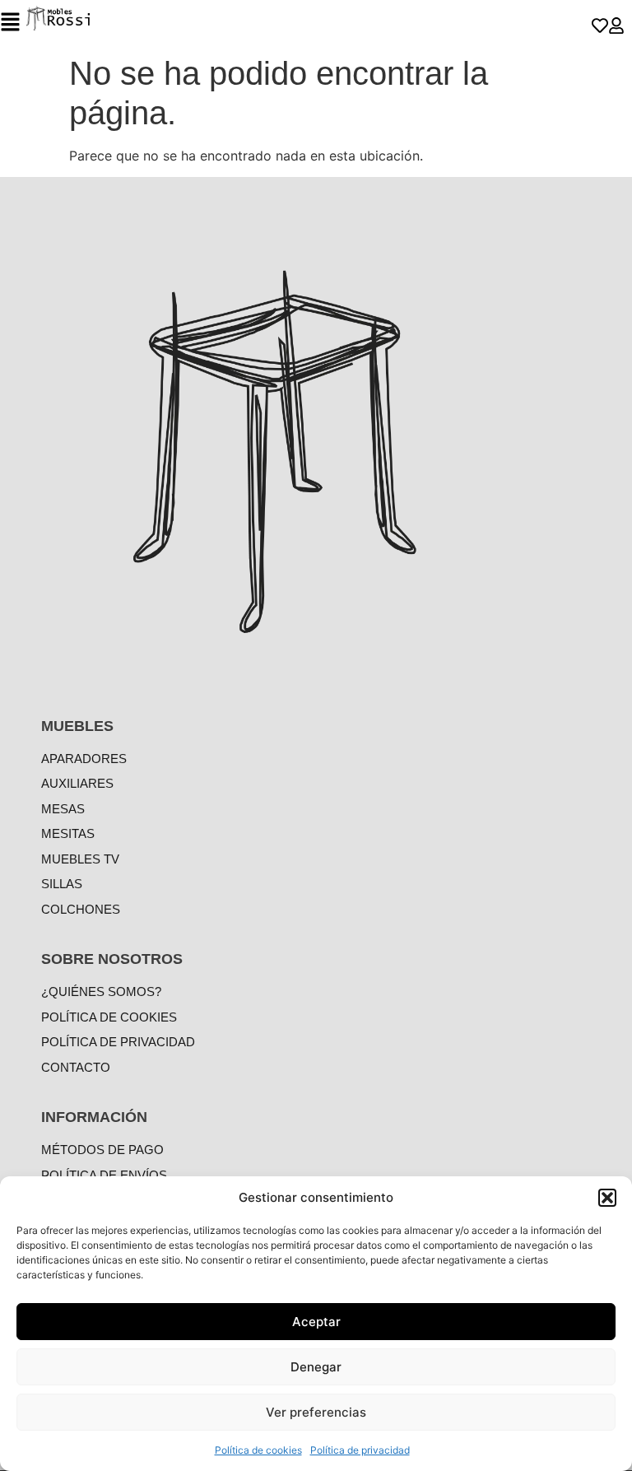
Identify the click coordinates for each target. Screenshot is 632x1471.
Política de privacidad (360, 1450)
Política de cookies (258, 1450)
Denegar (316, 1367)
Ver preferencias (316, 1412)
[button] (607, 1197)
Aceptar (316, 1321)
